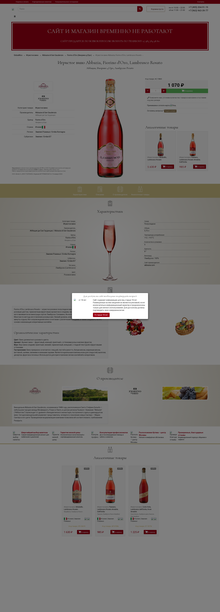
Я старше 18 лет (101, 315)
